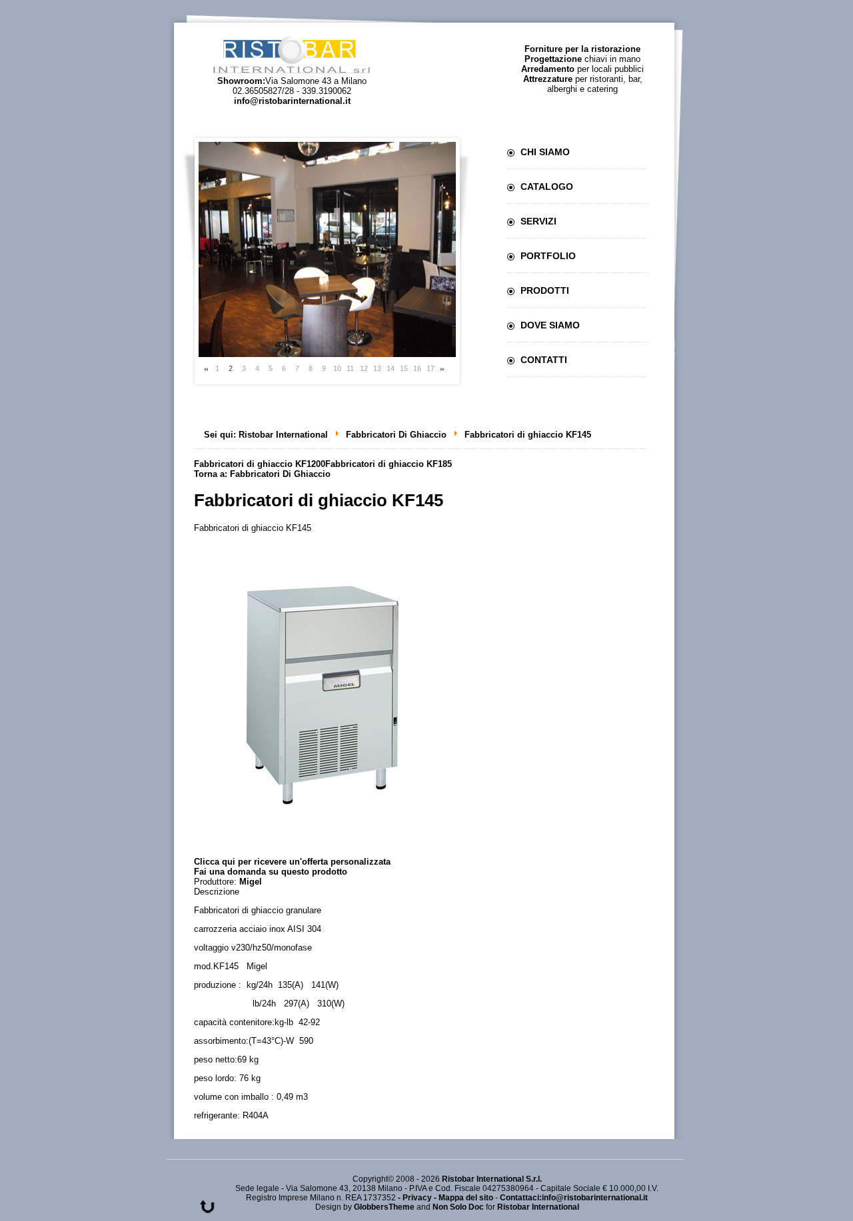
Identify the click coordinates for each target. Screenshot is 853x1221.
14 (391, 368)
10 (337, 368)
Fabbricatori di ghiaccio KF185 (388, 464)
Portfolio (548, 255)
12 (364, 368)
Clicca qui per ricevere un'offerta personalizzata (292, 862)
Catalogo (546, 186)
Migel (250, 882)
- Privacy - (418, 1197)
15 (404, 368)
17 (430, 368)
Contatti (543, 359)
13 (377, 368)
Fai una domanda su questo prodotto (270, 872)
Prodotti (544, 290)
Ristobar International (283, 435)
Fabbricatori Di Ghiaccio (396, 435)
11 (350, 368)
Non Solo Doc (458, 1207)
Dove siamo (550, 325)
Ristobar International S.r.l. (492, 1179)
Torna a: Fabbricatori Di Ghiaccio (262, 474)
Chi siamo (545, 152)
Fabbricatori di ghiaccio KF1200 (259, 464)
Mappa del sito (465, 1197)
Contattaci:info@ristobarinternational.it (574, 1197)
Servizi (538, 221)
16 (417, 368)
